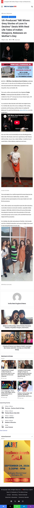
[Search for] (32, 7)
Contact (9, 494)
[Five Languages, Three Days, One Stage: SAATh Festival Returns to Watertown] (8, 385)
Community (12, 17)
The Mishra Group (23, 492)
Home (4, 13)
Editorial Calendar (23, 494)
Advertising (14, 494)
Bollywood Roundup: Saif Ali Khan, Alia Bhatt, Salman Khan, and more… (25, 394)
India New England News (17, 303)
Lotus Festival (9, 427)
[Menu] (2, 7)
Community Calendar (24, 497)
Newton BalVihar (9, 417)
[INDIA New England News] (10, 6)
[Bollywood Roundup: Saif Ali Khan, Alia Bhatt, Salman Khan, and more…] (25, 386)
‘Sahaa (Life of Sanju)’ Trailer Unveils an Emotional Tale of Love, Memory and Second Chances (8, 373)
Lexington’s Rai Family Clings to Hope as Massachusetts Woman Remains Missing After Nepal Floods (24, 373)
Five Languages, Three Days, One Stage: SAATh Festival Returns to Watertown (8, 393)
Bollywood (9, 13)
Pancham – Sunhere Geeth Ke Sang (14, 408)
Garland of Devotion (10, 422)
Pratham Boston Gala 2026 (12, 413)
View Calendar (3, 430)
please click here (23, 110)
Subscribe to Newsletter (11, 497)
